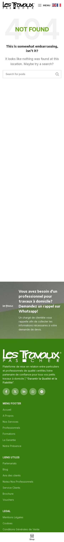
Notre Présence (12, 445)
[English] (54, 5)
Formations (9, 433)
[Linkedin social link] (24, 391)
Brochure (8, 493)
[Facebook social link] (6, 391)
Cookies (7, 523)
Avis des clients (12, 475)
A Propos (8, 415)
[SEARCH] (57, 74)
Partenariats (10, 463)
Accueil (7, 409)
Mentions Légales (13, 517)
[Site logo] (18, 5)
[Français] (59, 5)
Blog (5, 469)
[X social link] (15, 391)
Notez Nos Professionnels (18, 481)
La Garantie (9, 439)
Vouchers (8, 499)
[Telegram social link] (41, 391)
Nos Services (10, 421)
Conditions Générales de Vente (21, 529)
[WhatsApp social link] (32, 391)
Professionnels (11, 427)
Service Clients (11, 487)
